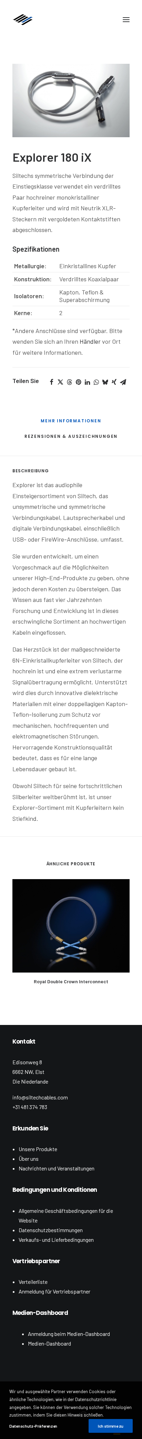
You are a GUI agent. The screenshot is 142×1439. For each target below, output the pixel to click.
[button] (126, 19)
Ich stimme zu (110, 1425)
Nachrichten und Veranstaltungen (56, 1168)
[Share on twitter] (60, 382)
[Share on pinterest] (78, 382)
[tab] (71, 423)
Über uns (29, 1158)
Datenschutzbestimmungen (51, 1230)
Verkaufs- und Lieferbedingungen (56, 1239)
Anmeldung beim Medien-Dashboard (69, 1333)
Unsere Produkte (38, 1149)
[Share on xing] (114, 382)
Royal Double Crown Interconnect (71, 981)
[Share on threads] (69, 382)
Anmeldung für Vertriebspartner (54, 1291)
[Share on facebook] (51, 382)
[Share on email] (123, 382)
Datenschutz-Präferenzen (33, 1425)
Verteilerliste (33, 1281)
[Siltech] (22, 19)
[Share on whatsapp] (96, 382)
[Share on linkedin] (87, 382)
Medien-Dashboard (49, 1343)
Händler (90, 341)
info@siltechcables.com (40, 1097)
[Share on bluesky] (105, 382)
